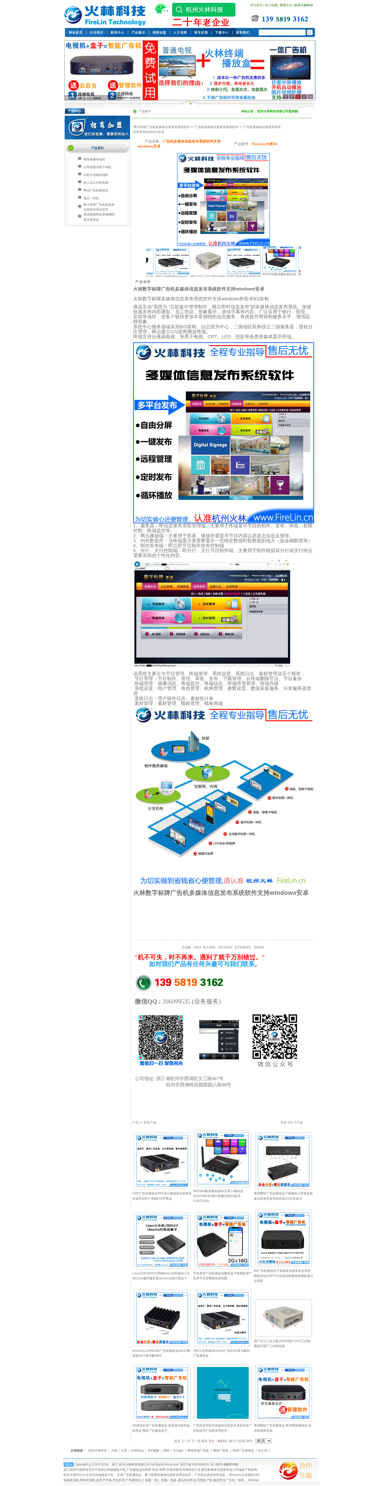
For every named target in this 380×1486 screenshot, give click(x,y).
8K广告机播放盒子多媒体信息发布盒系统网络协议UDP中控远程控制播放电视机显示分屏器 (283, 1275)
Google (178, 1450)
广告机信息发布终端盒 (209, 1475)
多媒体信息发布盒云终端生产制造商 (232, 1470)
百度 (124, 1450)
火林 (114, 1450)
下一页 (196, 1441)
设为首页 (256, 5)
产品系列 (97, 148)
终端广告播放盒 (243, 1450)
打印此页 (243, 947)
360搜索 (153, 1450)
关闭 (259, 947)
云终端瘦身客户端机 (97, 167)
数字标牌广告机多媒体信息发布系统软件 (162, 127)
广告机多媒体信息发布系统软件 (216, 127)
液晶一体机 (91, 198)
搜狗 (166, 1450)
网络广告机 (221, 1450)
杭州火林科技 (303, 5)
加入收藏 (271, 5)
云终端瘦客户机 (115, 1470)
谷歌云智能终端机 (95, 175)
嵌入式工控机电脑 (95, 182)
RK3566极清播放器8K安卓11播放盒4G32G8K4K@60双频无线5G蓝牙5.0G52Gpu (218, 1196)
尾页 (204, 1441)
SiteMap (253, 1480)
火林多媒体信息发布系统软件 (86, 97)
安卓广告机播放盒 (129, 1475)
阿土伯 (262, 1450)
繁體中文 (286, 5)
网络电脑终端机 (94, 159)
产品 (135, 1122)
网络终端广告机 (198, 1450)
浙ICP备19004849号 (194, 1464)
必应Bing (137, 1450)
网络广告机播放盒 (95, 190)
